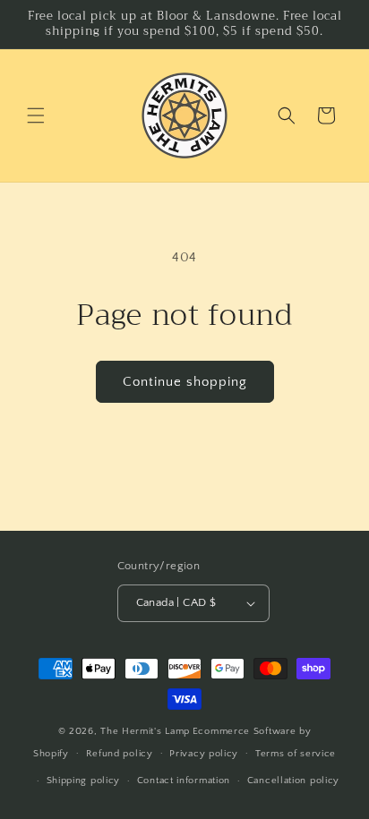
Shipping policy (84, 780)
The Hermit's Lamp (145, 731)
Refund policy (119, 753)
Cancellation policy (293, 780)
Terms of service (295, 753)
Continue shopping (185, 381)
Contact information (183, 780)
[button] (36, 115)
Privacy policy (203, 753)
